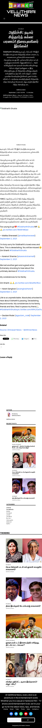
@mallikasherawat (26, 235)
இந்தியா (15, 95)
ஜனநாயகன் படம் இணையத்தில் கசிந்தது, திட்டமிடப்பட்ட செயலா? (22, 644)
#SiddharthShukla (25, 226)
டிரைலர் (8, 515)
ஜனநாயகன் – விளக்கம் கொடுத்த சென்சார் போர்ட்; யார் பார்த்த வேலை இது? (23, 446)
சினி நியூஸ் (26, 95)
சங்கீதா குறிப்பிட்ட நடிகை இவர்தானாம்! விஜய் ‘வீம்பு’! (21, 683)
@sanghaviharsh (24, 288)
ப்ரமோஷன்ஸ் (9, 520)
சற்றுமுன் (19, 95)
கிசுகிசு (14, 444)
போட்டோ (8, 518)
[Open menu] (21, 18)
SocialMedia (9, 509)
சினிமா (31, 95)
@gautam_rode (22, 315)
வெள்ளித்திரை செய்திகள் (26, 97)
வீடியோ (8, 523)
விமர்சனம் (9, 522)
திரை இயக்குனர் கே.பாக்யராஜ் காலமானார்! (23, 498)
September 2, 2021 (8, 238)
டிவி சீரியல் (9, 516)
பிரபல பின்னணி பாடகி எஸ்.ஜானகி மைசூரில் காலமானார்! (23, 472)
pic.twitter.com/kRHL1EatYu (29, 309)
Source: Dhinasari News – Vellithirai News (18, 330)
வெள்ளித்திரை (15, 97)
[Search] (27, 720)
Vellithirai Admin (21, 90)
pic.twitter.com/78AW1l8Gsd (15, 229)
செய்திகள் (21, 29)
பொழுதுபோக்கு (7, 97)
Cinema (8, 507)
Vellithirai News (21, 13)
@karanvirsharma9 (26, 256)
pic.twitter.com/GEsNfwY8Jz (28, 283)
